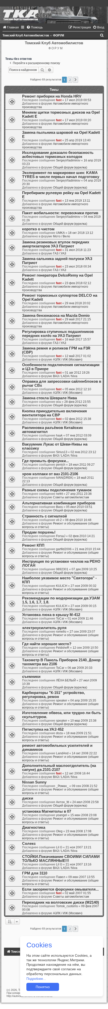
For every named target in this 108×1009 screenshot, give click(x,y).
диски (27, 798)
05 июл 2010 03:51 (79, 507)
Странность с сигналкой (44, 516)
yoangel (61, 815)
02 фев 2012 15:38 (78, 419)
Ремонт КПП (33, 545)
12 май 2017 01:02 (78, 356)
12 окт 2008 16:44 (77, 773)
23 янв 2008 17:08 (78, 831)
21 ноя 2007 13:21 (78, 847)
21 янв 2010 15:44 (87, 549)
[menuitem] (11, 27)
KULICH (61, 586)
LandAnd (62, 753)
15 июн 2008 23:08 (83, 815)
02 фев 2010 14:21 (82, 536)
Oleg (59, 831)
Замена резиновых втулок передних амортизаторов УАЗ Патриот (55, 244)
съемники (31, 677)
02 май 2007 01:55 (78, 893)
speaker (61, 700)
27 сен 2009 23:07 (82, 631)
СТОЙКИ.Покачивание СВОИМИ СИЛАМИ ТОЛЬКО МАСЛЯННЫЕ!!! (61, 859)
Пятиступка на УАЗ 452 (43, 729)
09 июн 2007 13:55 (81, 877)
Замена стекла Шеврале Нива (49, 398)
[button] (75, 80)
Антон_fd (62, 802)
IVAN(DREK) (64, 477)
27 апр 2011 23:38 (79, 494)
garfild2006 (64, 549)
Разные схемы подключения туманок (57, 490)
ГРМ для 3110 (34, 873)
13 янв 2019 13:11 (77, 200)
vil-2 (59, 520)
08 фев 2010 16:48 (78, 520)
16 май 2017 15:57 (78, 339)
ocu (58, 402)
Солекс (29, 844)
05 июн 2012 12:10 (78, 389)
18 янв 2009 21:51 (79, 733)
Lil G (59, 847)
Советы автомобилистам (71, 497)
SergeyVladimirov (68, 160)
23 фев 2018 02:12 (78, 283)
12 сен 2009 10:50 (85, 647)
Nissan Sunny (34, 782)
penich (60, 464)
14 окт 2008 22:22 (84, 753)
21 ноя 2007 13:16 (78, 864)
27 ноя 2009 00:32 (83, 586)
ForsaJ (60, 536)
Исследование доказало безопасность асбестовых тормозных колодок (57, 155)
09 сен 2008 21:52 (84, 786)
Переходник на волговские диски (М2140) (60, 902)
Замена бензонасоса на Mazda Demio (56, 316)
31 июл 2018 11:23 (78, 250)
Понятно (43, 987)
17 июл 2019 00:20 (78, 120)
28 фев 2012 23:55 (77, 402)
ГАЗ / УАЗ (59, 253)
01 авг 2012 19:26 (77, 372)
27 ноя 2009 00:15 (83, 606)
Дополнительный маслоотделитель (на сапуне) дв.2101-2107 (59, 768)
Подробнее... (36, 979)
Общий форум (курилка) (70, 167)
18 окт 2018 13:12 (80, 233)
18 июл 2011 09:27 (82, 464)
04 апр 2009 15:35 (83, 700)
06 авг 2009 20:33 (80, 668)
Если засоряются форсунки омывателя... (60, 889)
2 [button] (70, 79)
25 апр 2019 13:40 (78, 140)
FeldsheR (62, 647)
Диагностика (33, 827)
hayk (59, 435)
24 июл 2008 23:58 (85, 802)
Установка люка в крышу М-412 (51, 615)
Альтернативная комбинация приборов (58, 503)
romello (61, 631)
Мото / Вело (61, 236)
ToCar (60, 618)
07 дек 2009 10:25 (84, 569)
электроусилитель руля (44, 628)
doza (59, 733)
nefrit (59, 494)
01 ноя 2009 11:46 (80, 618)
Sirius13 (61, 452)
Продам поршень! (39, 532)
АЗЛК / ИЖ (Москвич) (67, 359)
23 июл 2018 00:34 (78, 266)
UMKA (60, 233)
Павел (60, 877)
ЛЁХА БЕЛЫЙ (66, 680)
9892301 (62, 569)
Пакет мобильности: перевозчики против (60, 213)
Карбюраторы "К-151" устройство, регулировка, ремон (53, 695)
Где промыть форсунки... (45, 461)
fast (59, 100)
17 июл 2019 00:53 (78, 100)
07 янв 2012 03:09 (78, 435)
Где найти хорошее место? (46, 644)
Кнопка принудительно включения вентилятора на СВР (54, 413)
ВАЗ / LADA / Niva (65, 376)
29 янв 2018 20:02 (77, 303)
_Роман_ (62, 786)
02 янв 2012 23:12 (83, 452)
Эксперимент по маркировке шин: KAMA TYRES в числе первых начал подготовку (60, 175)
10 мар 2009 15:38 (83, 720)
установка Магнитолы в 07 (46, 811)
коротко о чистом (38, 229)
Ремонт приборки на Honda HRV (51, 96)
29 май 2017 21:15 (78, 319)
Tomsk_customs (67, 906)
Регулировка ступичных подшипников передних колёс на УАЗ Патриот (58, 334)
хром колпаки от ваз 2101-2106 (50, 474)
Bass (59, 507)
